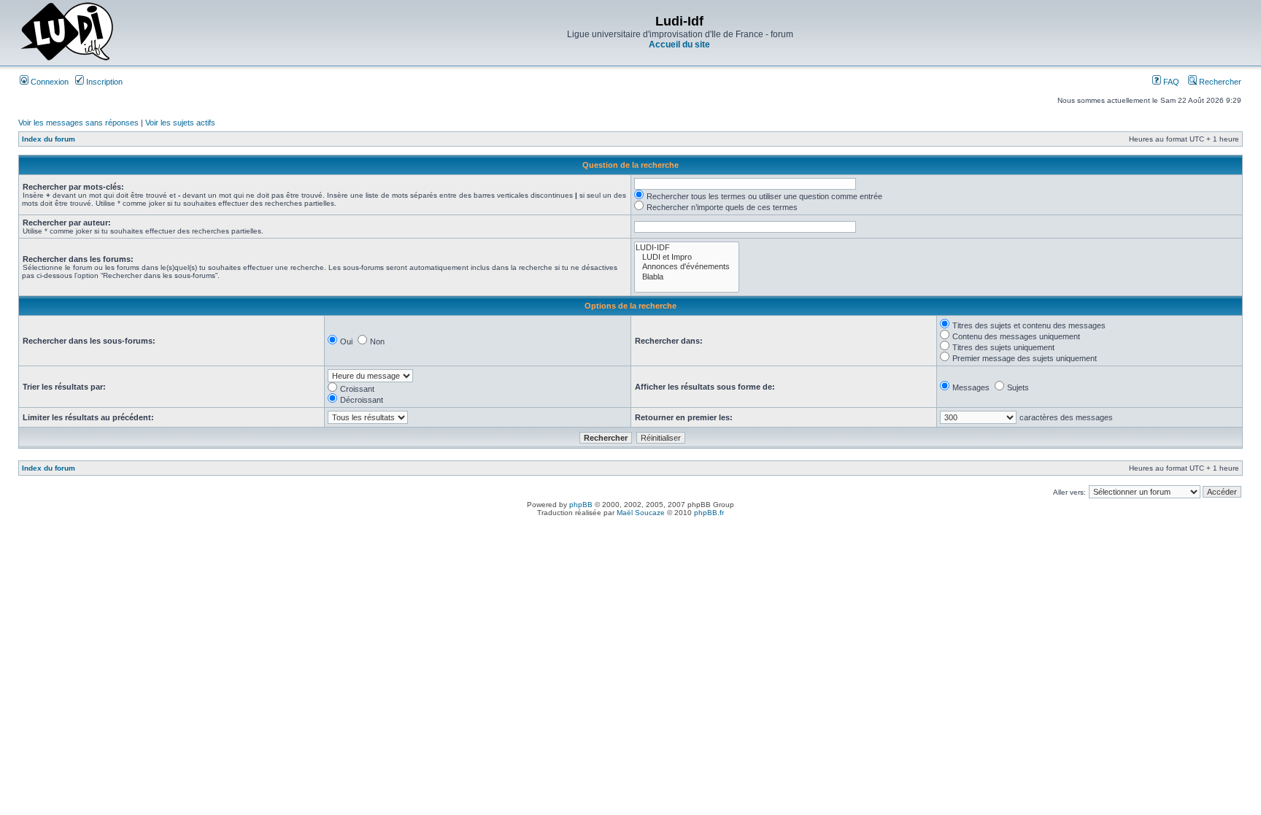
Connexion (48, 81)
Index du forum (48, 139)
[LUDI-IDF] (687, 247)
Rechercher (1219, 81)
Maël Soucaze (641, 513)
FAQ (1170, 81)
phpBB (581, 505)
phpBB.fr (709, 513)
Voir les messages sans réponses (78, 122)
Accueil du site (679, 44)
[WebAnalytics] (630, 525)
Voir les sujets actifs (180, 122)
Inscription (103, 81)
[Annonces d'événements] (687, 266)
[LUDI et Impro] (687, 257)
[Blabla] (687, 277)
